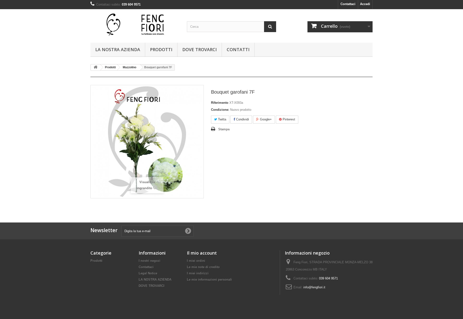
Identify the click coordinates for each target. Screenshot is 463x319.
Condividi (242, 119)
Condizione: (220, 109)
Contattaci (347, 4)
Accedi (365, 4)
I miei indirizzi (198, 273)
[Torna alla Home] (95, 67)
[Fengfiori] (135, 25)
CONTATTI (238, 49)
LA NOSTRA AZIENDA (117, 49)
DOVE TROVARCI (199, 49)
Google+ (265, 119)
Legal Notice (148, 273)
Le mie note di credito (203, 267)
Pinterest (288, 119)
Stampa (224, 129)
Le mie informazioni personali (209, 279)
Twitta (221, 119)
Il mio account (202, 253)
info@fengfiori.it (314, 287)
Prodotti (161, 49)
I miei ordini (196, 261)
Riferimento (219, 102)
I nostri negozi (149, 261)
